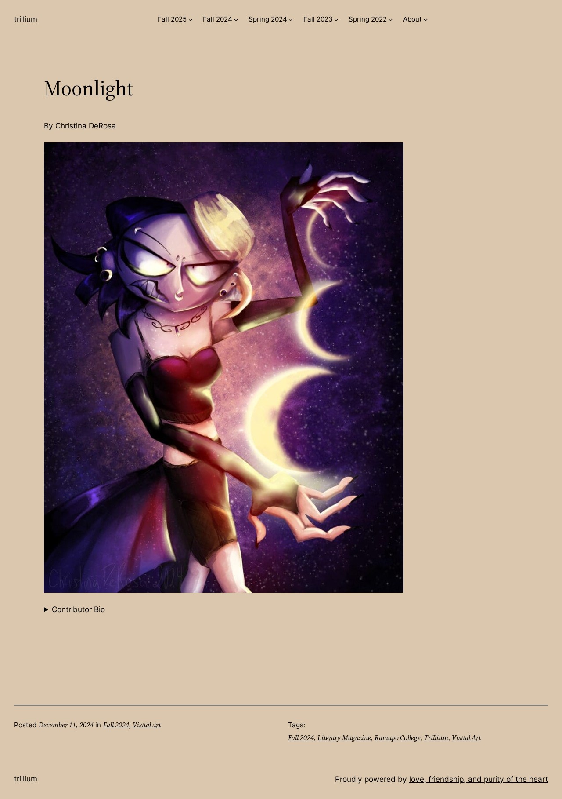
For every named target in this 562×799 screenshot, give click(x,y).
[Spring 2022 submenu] (391, 20)
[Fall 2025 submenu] (190, 20)
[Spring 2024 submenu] (290, 20)
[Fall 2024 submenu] (236, 20)
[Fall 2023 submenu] (336, 20)
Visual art (147, 725)
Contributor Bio (78, 609)
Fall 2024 (116, 725)
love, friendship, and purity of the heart (478, 779)
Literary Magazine (344, 737)
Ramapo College (398, 737)
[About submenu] (426, 20)
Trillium (25, 19)
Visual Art (466, 737)
